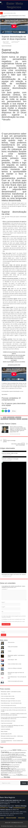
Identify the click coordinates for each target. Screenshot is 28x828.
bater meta (17, 750)
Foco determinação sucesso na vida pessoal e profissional (13, 707)
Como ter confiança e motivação (9, 13)
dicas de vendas (5, 757)
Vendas (7, 777)
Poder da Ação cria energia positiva (9, 440)
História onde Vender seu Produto (8, 720)
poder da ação (4, 419)
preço (20, 770)
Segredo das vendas (13, 771)
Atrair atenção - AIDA (12, 659)
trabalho (25, 419)
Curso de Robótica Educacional (7, 738)
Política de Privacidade (12, 646)
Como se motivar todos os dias (10, 453)
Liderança (5, 764)
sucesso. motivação (12, 775)
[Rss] (11, 824)
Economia (19, 757)
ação (11, 750)
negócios (13, 769)
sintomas (9, 773)
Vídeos (7, 42)
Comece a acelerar (4, 754)
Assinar (24, 783)
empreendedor (6, 759)
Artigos (6, 15)
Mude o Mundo (4, 731)
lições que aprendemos (14, 764)
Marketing (5, 767)
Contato (9, 651)
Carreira (5, 752)
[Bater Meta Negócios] (14, 5)
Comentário (4, 589)
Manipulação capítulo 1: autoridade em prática (11, 691)
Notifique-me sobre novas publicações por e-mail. (14, 621)
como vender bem (13, 754)
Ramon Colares (6, 41)
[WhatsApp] (16, 824)
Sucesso (19, 419)
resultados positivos (5, 771)
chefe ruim (11, 752)
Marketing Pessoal (14, 766)
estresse (19, 759)
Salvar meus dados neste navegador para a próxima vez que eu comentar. (14, 617)
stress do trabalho (17, 773)
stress (12, 773)
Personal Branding (6, 770)
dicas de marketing (22, 755)
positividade (12, 419)
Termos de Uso (11, 642)
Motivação (18, 417)
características (24, 750)
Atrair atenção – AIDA (5, 693)
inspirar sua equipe (16, 762)
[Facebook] (13, 824)
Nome (3, 602)
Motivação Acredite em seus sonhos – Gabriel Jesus (12, 736)
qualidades (24, 770)
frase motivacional (18, 760)
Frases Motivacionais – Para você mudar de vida (11, 703)
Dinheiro (13, 757)
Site (2, 611)
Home (2, 15)
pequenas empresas (20, 769)
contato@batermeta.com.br (19, 807)
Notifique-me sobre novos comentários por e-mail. (14, 619)
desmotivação (11, 417)
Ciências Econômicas (20, 752)
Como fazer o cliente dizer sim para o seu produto (18, 444)
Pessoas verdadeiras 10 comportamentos (11, 399)
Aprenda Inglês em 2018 (6, 733)
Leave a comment (14, 42)
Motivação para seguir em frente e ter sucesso (14, 574)
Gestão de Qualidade (5, 729)
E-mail (3, 606)
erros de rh (14, 759)
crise (5, 417)
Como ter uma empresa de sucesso (15, 681)
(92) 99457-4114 (4, 807)
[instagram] (14, 824)
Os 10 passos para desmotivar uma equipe (14, 404)
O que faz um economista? (6, 723)
